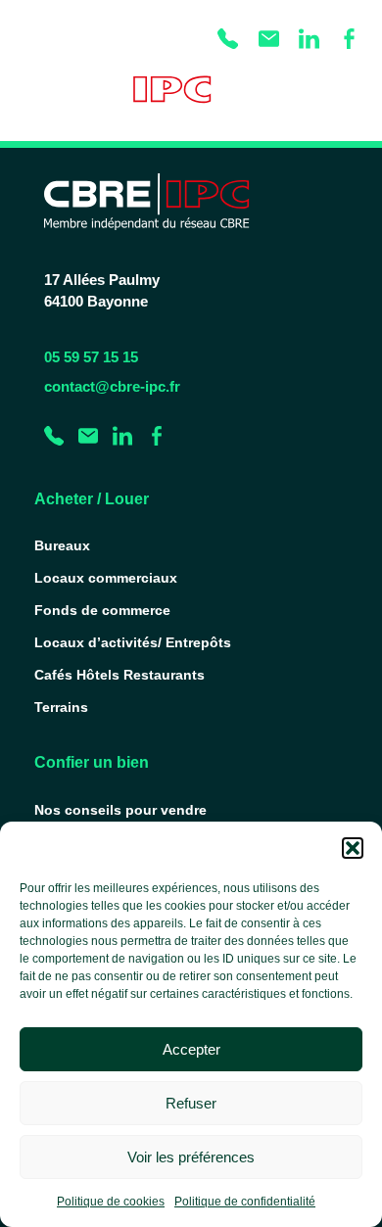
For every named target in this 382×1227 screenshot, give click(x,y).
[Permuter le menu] (348, 97)
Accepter (191, 1049)
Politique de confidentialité (244, 1201)
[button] (352, 848)
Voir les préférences (191, 1157)
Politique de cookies (111, 1201)
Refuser (191, 1103)
